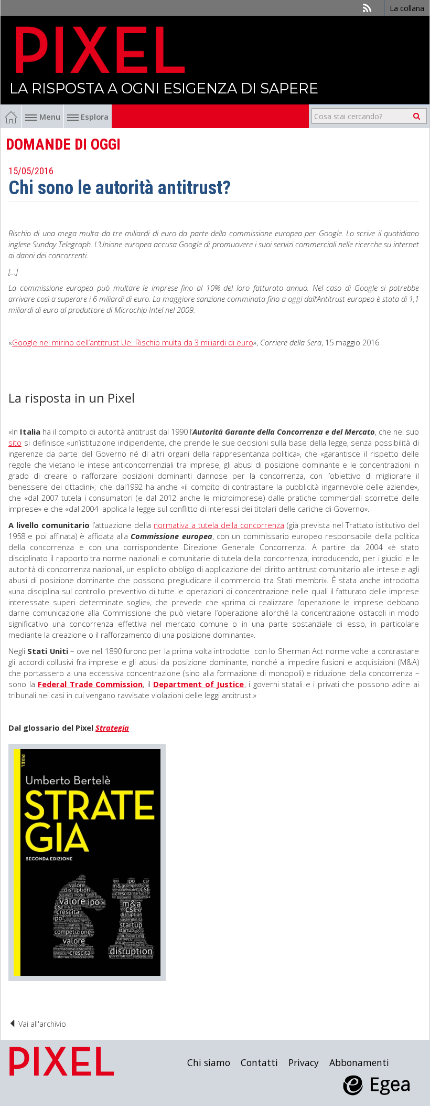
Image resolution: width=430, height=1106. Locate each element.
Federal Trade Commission (90, 684)
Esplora (94, 116)
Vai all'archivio (41, 1023)
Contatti (259, 1062)
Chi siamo (208, 1062)
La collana (407, 8)
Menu (49, 116)
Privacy (303, 1062)
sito (15, 442)
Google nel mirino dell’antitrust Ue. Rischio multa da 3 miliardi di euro (132, 342)
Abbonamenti (359, 1062)
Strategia (112, 727)
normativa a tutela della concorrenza (219, 525)
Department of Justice (198, 684)
